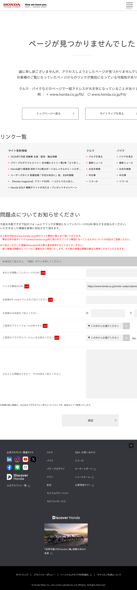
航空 (49, 485)
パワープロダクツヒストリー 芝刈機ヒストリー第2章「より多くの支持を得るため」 (46, 163)
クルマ (90, 150)
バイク (121, 150)
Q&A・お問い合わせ (85, 452)
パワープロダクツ (55, 469)
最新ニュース (96, 163)
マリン (50, 477)
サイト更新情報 (17, 150)
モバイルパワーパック (57, 493)
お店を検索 (94, 169)
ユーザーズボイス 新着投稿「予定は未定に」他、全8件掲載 (42, 175)
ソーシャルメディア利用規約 (75, 575)
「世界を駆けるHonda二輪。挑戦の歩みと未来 (65, 551)
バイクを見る (126, 156)
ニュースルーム (82, 477)
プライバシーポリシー (44, 575)
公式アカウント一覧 (17, 485)
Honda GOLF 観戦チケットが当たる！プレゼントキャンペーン (44, 187)
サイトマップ (22, 575)
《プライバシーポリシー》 (40, 405)
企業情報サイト (82, 485)
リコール (93, 181)
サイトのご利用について (109, 575)
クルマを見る (96, 156)
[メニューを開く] (129, 5)
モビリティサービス (56, 501)
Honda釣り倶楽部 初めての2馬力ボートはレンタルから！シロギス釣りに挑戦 (46, 169)
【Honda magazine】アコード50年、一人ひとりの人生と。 (43, 181)
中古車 (92, 175)
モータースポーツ (83, 469)
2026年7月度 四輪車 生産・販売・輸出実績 (34, 156)
